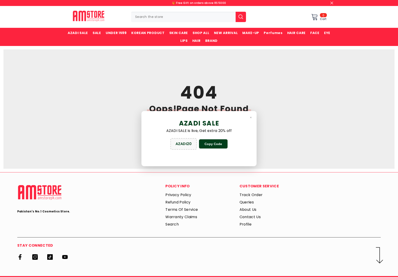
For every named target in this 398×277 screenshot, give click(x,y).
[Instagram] (35, 257)
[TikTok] (50, 257)
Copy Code (213, 144)
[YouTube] (65, 257)
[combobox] (183, 17)
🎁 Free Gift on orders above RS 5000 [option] (199, 3)
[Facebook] (20, 257)
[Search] (188, 17)
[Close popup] (251, 117)
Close (332, 3)
